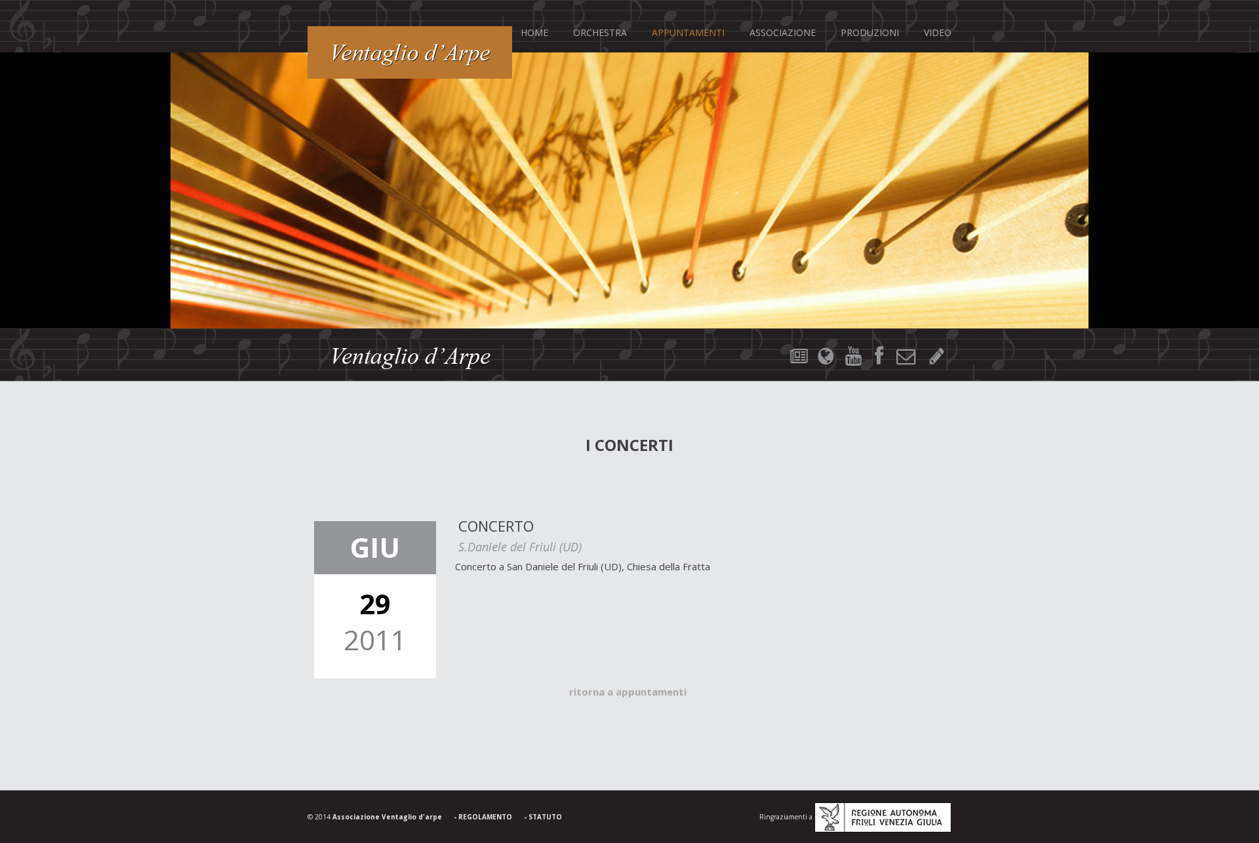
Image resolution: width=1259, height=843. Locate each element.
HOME (534, 32)
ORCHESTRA (600, 32)
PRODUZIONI (870, 32)
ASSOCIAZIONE (782, 32)
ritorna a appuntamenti (628, 691)
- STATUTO (543, 816)
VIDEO (937, 32)
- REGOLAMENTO (483, 816)
